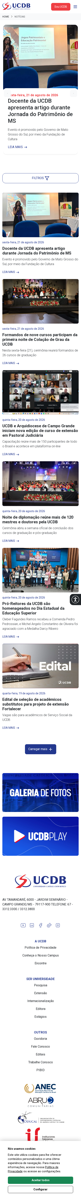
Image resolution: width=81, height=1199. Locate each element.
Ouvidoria (40, 1039)
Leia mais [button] (16, 147)
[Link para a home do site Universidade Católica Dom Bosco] (40, 881)
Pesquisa (40, 985)
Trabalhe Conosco (40, 1062)
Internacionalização (40, 1001)
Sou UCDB (60, 6)
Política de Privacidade (40, 947)
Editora (40, 1009)
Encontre (41, 963)
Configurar (40, 1189)
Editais (40, 1054)
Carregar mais (38, 749)
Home (5, 16)
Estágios (40, 1017)
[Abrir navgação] (75, 6)
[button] (75, 599)
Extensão (40, 993)
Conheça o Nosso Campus (40, 955)
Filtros (38, 178)
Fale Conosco (40, 1046)
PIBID (40, 1070)
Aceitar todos (41, 1180)
